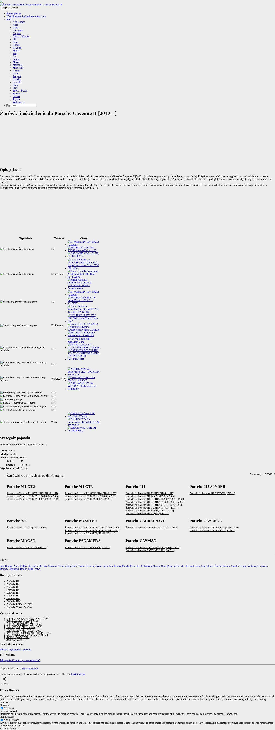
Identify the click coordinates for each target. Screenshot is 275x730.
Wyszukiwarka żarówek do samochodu (26, 16)
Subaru (16, 93)
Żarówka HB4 (13, 601)
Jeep (15, 53)
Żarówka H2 (12, 584)
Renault (17, 82)
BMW (16, 27)
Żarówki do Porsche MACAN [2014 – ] (27, 547)
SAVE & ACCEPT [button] (10, 728)
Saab (15, 85)
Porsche (17, 79)
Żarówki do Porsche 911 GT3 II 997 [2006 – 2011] (90, 496)
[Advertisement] (95, 142)
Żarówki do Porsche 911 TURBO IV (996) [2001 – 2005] (155, 502)
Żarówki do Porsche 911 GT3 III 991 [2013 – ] (88, 499)
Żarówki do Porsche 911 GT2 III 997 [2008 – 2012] (33, 499)
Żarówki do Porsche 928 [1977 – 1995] (27, 527)
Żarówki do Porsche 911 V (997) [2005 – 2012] (150, 510)
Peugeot (17, 76)
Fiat (15, 39)
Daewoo (4, 568)
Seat (15, 87)
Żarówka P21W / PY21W (19, 604)
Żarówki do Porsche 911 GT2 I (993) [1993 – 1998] (33, 493)
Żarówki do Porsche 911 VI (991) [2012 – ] (147, 513)
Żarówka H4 (12, 589)
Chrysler (17, 33)
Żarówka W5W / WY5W (19, 607)
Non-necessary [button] (7, 716)
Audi (15, 24)
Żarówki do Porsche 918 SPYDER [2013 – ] (212, 493)
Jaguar (16, 50)
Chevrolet (18, 30)
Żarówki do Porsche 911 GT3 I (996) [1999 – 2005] (91, 493)
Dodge (23, 568)
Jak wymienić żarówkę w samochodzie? (20, 660)
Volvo (37, 568)
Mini (30, 568)
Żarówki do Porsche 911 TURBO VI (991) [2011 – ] (152, 507)
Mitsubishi (18, 67)
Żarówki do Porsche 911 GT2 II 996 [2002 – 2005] (33, 496)
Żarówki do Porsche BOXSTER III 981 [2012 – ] (90, 533)
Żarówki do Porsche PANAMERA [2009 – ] (87, 547)
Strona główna (13, 13)
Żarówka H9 (12, 595)
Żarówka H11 (13, 598)
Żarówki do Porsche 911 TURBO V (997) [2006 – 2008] (154, 504)
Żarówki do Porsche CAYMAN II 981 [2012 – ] (150, 550)
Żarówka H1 (12, 581)
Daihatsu (14, 568)
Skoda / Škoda (20, 90)
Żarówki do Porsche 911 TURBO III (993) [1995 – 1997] (155, 499)
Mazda (16, 62)
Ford (15, 42)
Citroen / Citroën (21, 36)
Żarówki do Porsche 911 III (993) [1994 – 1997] (150, 493)
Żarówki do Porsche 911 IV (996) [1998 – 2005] (150, 496)
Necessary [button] (5, 705)
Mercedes (17, 65)
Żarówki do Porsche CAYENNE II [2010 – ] (212, 530)
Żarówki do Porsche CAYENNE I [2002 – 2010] (214, 527)
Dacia (264, 566)
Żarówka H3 (12, 587)
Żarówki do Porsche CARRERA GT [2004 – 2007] (152, 527)
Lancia (16, 59)
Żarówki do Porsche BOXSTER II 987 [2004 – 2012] (92, 530)
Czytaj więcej (78, 674)
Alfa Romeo (19, 22)
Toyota (16, 99)
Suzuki (16, 96)
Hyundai (17, 47)
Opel (15, 73)
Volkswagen (19, 102)
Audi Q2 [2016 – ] (15, 639)
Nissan (16, 70)
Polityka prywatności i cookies (15, 649)
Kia (14, 56)
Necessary (9, 708)
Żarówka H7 (12, 592)
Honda (16, 44)
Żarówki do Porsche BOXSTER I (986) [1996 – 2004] (92, 527)
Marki (9, 19)
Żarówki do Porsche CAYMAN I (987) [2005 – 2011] (153, 547)
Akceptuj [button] (66, 674)
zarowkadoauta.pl (29, 668)
